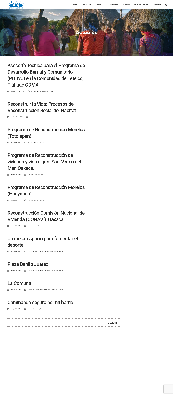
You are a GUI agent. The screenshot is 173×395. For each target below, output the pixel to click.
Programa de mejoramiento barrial (51, 251)
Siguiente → (114, 323)
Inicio (75, 4)
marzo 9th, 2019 (16, 142)
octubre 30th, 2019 (17, 117)
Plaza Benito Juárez (27, 264)
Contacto (157, 4)
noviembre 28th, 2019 (18, 91)
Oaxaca (30, 174)
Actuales (33, 91)
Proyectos (113, 4)
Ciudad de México (43, 91)
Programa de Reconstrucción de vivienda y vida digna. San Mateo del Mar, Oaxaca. (44, 161)
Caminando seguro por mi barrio (40, 302)
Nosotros (86, 4)
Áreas (100, 4)
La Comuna (19, 283)
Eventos (126, 4)
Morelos (30, 142)
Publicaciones (141, 4)
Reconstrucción (39, 142)
